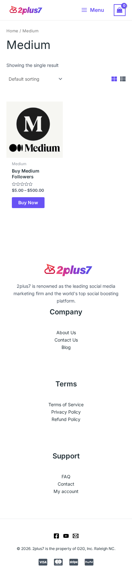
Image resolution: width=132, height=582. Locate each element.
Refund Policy (66, 419)
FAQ (66, 476)
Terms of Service (66, 404)
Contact (66, 484)
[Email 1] (75, 536)
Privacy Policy (66, 412)
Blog (66, 347)
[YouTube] (66, 536)
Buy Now (28, 202)
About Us (66, 332)
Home (12, 30)
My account (66, 491)
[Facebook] (56, 536)
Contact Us (66, 340)
